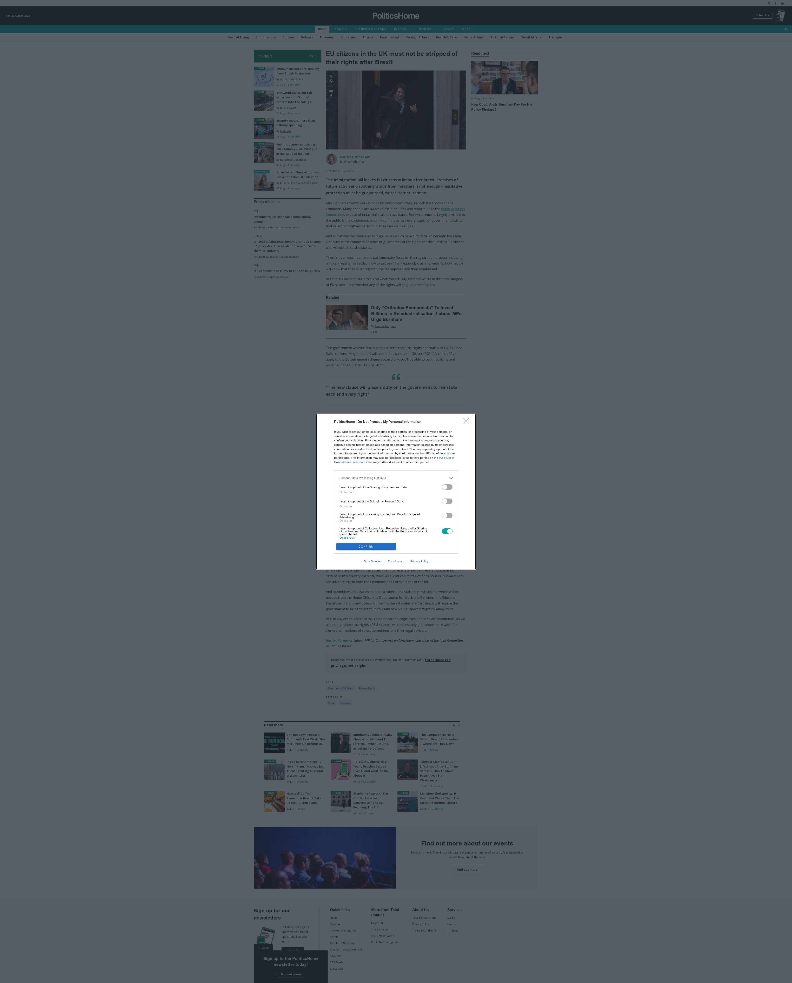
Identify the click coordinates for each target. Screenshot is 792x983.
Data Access (396, 561)
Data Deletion (373, 561)
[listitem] (396, 478)
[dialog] (396, 491)
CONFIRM (366, 546)
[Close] (467, 422)
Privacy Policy (419, 561)
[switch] (447, 487)
